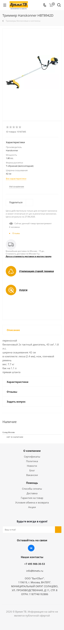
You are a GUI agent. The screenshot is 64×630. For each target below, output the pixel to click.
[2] (10, 127)
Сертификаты (32, 456)
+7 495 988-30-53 (34, 563)
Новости (32, 465)
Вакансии (32, 475)
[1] (7, 127)
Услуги (23, 289)
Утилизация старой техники (36, 271)
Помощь (32, 483)
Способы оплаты (32, 488)
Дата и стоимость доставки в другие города (28, 256)
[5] (20, 127)
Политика (32, 461)
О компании (32, 451)
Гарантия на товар (32, 497)
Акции (32, 507)
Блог (32, 470)
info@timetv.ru (34, 570)
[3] (13, 127)
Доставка (32, 493)
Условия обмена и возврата (32, 502)
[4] (17, 127)
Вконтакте (31, 548)
